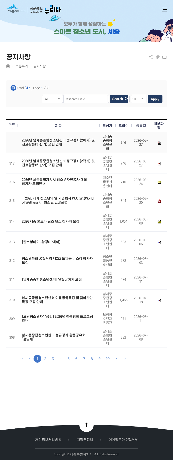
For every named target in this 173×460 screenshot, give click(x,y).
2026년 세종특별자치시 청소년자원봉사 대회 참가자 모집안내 (54, 182)
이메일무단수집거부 (123, 439)
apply (155, 99)
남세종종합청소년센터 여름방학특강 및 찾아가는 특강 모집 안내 (57, 300)
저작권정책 (85, 439)
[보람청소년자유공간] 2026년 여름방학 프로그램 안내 (57, 319)
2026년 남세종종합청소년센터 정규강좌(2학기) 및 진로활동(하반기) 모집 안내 (58, 142)
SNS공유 (151, 57)
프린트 (164, 57)
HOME (8, 66)
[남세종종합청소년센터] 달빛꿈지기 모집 (52, 279)
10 (107, 359)
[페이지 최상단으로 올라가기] (86, 425)
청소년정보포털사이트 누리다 (33, 9)
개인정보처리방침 (48, 439)
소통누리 (21, 66)
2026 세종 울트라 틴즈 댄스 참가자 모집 (50, 221)
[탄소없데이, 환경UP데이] (41, 242)
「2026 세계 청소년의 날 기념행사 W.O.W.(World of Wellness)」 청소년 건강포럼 (57, 200)
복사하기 (158, 57)
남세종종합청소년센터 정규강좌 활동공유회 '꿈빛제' (53, 337)
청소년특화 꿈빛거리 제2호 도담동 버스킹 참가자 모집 (57, 260)
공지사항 (39, 66)
